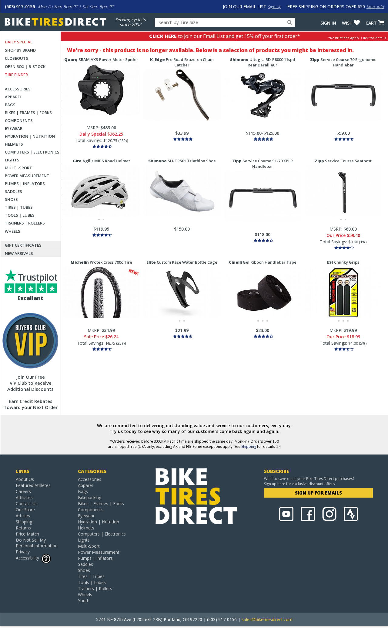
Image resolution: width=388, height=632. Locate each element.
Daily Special (18, 42)
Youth (83, 600)
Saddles (13, 191)
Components (19, 120)
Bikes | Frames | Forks (28, 112)
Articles (23, 516)
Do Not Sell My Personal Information (37, 543)
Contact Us (27, 503)
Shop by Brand (20, 50)
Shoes (11, 199)
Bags (10, 104)
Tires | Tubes (19, 207)
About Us (25, 479)
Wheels (12, 231)
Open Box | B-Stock (25, 66)
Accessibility (27, 558)
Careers (23, 491)
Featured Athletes (33, 485)
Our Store (25, 509)
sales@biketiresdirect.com (267, 619)
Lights (12, 160)
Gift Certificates (23, 245)
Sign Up (274, 6)
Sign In (328, 23)
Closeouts (16, 58)
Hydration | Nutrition (30, 136)
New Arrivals (19, 253)
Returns (23, 528)
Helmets (14, 144)
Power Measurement (27, 175)
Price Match (27, 534)
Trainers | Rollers (25, 223)
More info (375, 6)
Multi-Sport (18, 168)
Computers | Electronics (32, 152)
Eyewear (13, 128)
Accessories (18, 89)
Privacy (23, 552)
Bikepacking (89, 497)
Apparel (13, 97)
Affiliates (24, 497)
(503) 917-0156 (20, 6)
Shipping (248, 446)
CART (371, 23)
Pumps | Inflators (25, 183)
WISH (347, 23)
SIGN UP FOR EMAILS (318, 493)
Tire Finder (16, 74)
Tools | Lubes (20, 215)
